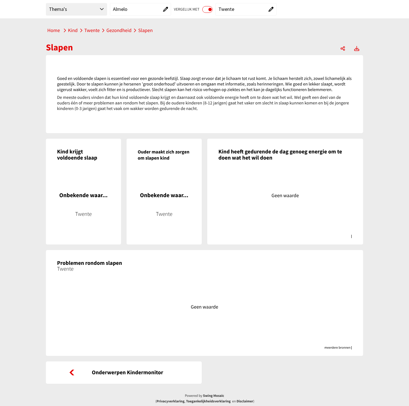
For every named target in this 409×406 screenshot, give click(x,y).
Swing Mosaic (213, 395)
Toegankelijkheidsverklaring (208, 401)
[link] (124, 372)
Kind (73, 30)
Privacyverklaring (170, 401)
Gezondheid (118, 30)
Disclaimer (244, 401)
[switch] (207, 9)
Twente (92, 30)
